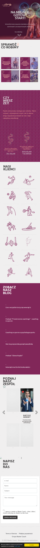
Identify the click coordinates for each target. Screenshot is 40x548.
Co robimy (18, 32)
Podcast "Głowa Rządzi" (14, 355)
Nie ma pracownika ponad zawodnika (19, 344)
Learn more (17, 546)
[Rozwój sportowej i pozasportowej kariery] (29, 63)
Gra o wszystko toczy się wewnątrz (18, 307)
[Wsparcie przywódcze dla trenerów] (29, 76)
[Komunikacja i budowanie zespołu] (10, 76)
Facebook (13, 396)
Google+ (13, 409)
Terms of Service (11, 533)
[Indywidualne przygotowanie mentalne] (10, 63)
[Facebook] (26, 411)
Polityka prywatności (26, 533)
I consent (31, 545)
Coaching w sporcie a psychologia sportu (20, 332)
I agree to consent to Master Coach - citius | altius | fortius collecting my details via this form (19, 512)
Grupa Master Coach (19, 536)
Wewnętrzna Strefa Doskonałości (18, 367)
